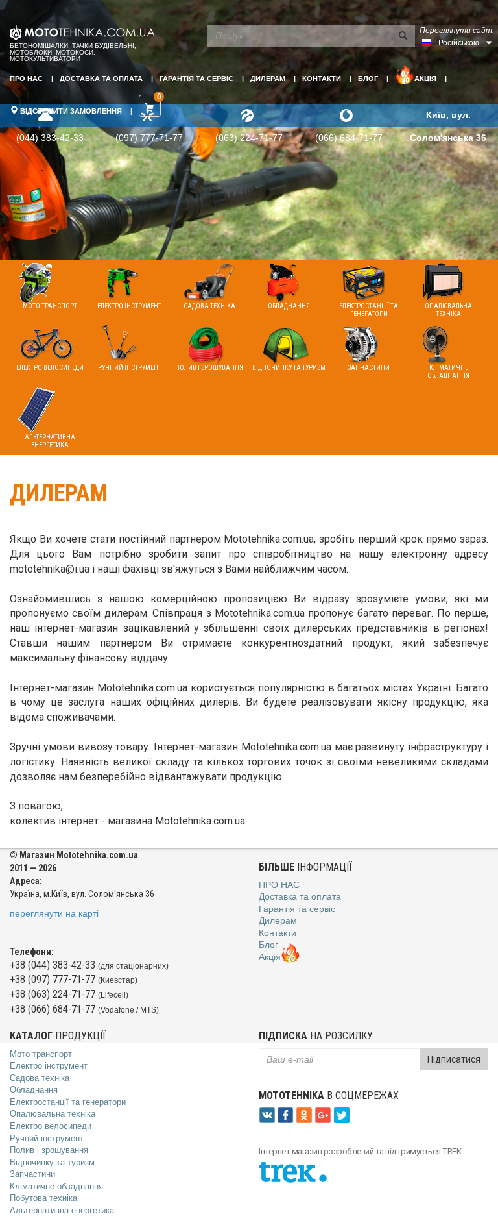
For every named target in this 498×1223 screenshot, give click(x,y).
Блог (368, 78)
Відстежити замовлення (70, 111)
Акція (425, 78)
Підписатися (453, 1059)
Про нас (26, 78)
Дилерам (267, 78)
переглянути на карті (54, 913)
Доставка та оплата (101, 78)
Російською (458, 42)
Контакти (321, 78)
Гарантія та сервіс (196, 78)
